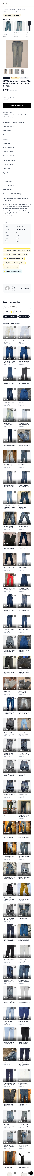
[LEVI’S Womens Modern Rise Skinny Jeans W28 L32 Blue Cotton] (5, 71)
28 (16, 232)
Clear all (6, 319)
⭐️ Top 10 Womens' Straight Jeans (13, 258)
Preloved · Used (15, 77)
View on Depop (17, 105)
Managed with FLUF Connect (12, 15)
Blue (17, 238)
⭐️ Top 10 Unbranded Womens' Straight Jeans (17, 250)
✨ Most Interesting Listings (12, 271)
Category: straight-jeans (9, 316)
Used (17, 235)
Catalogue (12, 9)
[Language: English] (31, 1173)
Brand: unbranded (23, 316)
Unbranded (6, 77)
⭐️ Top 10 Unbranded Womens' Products (15, 254)
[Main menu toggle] (30, 3)
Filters (9, 312)
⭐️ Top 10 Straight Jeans (11, 267)
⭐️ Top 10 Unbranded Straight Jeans (14, 263)
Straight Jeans (21, 9)
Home (5, 9)
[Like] (15, 327)
